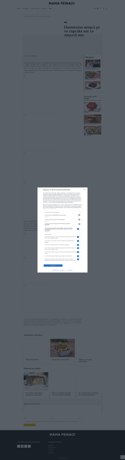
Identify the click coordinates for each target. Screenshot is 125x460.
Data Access (62, 270)
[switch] (78, 215)
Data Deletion (55, 270)
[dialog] (62, 230)
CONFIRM (53, 265)
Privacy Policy (70, 270)
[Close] (85, 190)
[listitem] (62, 212)
